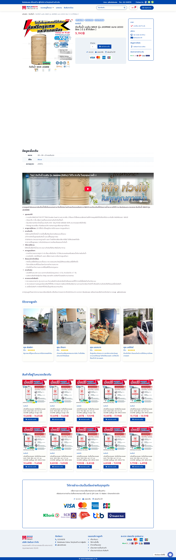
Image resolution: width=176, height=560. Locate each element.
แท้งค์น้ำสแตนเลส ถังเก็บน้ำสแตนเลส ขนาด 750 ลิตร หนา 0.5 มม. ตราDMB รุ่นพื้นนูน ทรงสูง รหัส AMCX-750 (88, 412)
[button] (47, 8)
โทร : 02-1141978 (125, 2)
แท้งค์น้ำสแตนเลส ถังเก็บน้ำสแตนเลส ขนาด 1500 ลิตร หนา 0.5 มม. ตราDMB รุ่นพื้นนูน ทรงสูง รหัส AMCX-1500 (61, 412)
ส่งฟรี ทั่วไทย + (79, 20)
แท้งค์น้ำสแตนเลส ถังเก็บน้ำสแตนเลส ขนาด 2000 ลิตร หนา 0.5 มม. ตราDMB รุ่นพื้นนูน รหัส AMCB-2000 (141, 411)
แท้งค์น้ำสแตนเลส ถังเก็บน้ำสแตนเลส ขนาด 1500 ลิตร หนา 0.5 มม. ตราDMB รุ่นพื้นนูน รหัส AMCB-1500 (34, 458)
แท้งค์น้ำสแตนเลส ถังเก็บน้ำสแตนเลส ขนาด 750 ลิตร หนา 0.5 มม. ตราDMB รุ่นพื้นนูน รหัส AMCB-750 (114, 458)
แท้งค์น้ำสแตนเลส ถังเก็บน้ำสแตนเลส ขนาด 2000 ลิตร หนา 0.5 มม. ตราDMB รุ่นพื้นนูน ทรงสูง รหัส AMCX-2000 (34, 412)
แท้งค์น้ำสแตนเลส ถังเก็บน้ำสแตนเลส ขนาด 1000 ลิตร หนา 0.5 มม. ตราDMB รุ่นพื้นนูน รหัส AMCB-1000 (88, 458)
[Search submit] (124, 8)
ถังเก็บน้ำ (31, 14)
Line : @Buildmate (110, 2)
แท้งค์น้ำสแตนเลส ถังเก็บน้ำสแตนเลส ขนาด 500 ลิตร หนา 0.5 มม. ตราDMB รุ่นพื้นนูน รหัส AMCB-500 (141, 458)
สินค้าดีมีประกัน (89, 20)
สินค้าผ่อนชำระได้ (99, 20)
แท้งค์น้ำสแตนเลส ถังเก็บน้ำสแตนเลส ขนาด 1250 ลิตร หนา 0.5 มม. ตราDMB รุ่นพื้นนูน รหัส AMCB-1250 (61, 458)
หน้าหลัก (24, 14)
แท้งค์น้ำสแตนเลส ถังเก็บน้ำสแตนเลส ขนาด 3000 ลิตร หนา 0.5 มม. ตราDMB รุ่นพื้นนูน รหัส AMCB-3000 (114, 411)
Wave (40, 159)
